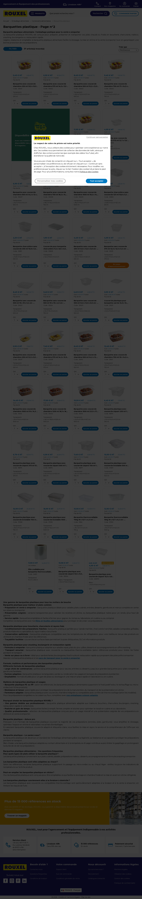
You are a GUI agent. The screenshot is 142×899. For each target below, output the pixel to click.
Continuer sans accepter (97, 137)
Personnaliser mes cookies (50, 181)
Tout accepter (96, 181)
